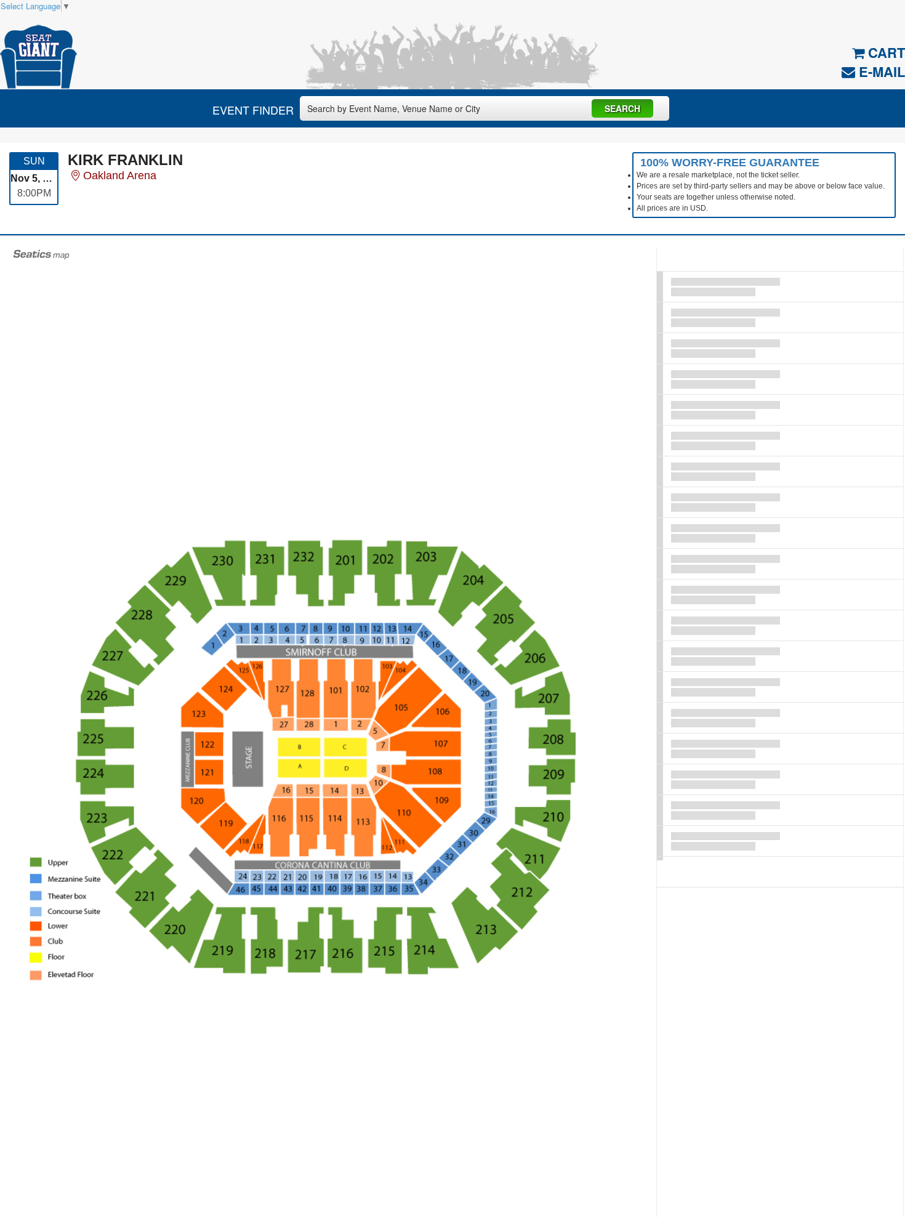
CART (884, 52)
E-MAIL (880, 71)
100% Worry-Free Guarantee (729, 162)
